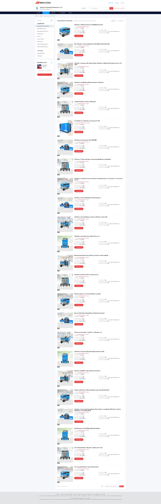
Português (75, 495)
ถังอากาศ (39, 36)
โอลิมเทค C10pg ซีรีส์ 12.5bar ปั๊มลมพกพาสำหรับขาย (87, 370)
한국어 (89, 495)
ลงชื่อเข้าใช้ (110, 3)
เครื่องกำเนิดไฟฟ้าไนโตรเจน (42, 46)
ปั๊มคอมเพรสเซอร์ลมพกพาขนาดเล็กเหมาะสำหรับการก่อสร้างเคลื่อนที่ (91, 255)
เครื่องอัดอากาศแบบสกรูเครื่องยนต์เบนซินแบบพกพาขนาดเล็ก (89, 351)
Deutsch (70, 495)
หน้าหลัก (38, 12)
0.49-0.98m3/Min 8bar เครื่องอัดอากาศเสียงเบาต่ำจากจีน (88, 447)
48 (66, 486)
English (46, 495)
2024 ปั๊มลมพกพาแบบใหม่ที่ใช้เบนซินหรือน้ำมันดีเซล (87, 428)
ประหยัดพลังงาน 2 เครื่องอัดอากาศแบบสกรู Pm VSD (87, 121)
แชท (45, 66)
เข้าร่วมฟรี (117, 3)
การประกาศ (62, 494)
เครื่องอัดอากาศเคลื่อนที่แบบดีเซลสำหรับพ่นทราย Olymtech (88, 82)
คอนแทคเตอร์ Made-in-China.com (88, 494)
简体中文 (49, 495)
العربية (92, 495)
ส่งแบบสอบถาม (79, 35)
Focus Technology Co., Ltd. (81, 498)
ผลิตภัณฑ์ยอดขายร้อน (41, 28)
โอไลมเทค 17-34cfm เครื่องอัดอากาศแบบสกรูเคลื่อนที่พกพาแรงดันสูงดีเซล (92, 159)
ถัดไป (121, 486)
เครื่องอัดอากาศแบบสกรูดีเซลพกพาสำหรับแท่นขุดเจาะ (87, 197)
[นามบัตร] (51, 62)
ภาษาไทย (104, 495)
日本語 (58, 495)
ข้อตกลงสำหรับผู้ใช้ (69, 494)
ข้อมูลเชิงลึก (103, 494)
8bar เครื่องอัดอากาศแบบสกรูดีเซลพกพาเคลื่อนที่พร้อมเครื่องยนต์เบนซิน (92, 44)
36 (64, 486)
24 (61, 486)
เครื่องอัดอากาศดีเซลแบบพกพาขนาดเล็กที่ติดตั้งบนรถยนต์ (88, 24)
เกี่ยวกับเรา (54, 12)
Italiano (79, 495)
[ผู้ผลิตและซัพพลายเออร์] (43, 2)
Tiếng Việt (112, 495)
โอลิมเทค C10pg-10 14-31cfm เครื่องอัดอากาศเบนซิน (87, 294)
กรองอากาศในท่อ (40, 39)
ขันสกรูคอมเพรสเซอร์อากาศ (42, 31)
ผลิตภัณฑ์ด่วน (98, 494)
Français (62, 495)
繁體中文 (54, 495)
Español (66, 495)
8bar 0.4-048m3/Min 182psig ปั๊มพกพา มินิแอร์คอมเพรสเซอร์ (89, 313)
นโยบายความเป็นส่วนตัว (77, 494)
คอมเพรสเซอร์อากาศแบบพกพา (43, 26)
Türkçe (108, 495)
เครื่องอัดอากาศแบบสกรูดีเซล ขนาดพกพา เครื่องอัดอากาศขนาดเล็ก (90, 217)
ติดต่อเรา (70, 12)
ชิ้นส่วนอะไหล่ (40, 41)
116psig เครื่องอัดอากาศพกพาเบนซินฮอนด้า (85, 101)
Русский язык (84, 495)
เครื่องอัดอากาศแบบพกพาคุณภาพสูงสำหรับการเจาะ (87, 236)
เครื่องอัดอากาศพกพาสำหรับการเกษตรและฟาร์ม (86, 274)
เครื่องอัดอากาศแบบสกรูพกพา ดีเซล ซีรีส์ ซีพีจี (85, 140)
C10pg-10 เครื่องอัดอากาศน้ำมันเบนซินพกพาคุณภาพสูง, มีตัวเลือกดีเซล (91, 390)
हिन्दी (100, 495)
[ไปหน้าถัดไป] (122, 21)
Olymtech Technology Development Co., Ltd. (51, 7)
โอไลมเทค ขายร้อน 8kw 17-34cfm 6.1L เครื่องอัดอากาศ (88, 332)
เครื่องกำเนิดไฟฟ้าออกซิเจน (42, 44)
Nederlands (97, 495)
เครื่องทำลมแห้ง (40, 33)
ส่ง (44, 74)
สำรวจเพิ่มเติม (62, 12)
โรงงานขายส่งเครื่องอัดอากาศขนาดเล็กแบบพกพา (86, 467)
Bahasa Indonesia (119, 495)
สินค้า (47, 12)
